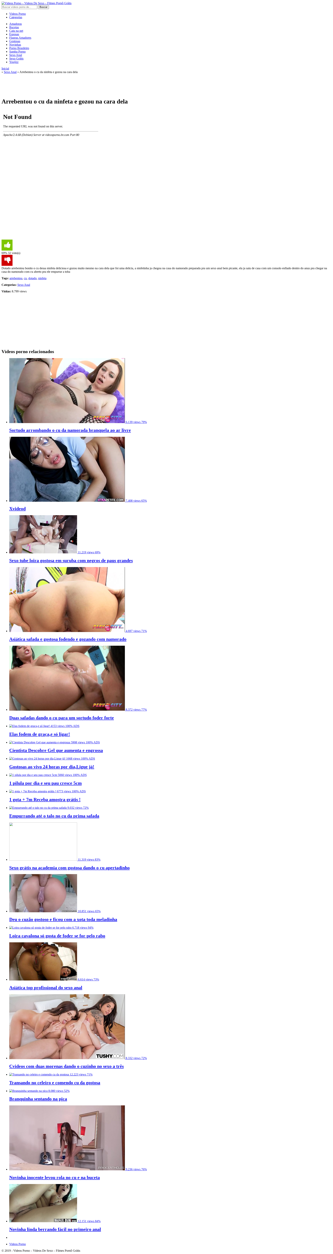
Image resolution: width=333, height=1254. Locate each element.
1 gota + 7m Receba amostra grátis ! (45, 799)
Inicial (5, 68)
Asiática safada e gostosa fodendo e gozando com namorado (67, 639)
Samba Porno (17, 51)
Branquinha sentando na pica (38, 1098)
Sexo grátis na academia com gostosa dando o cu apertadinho (69, 867)
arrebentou (15, 278)
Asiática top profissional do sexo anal (45, 987)
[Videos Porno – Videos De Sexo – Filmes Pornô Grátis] (36, 3)
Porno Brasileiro (19, 48)
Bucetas (14, 27)
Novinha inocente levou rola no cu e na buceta (54, 1177)
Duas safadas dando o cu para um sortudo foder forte (61, 717)
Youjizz (13, 62)
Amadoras (15, 23)
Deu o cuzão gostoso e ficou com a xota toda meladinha (63, 919)
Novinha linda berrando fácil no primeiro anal (55, 1229)
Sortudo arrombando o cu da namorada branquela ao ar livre (70, 430)
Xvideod (17, 508)
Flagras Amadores (20, 37)
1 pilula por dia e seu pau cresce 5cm (45, 783)
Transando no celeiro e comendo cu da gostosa (54, 1082)
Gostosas (14, 41)
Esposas (14, 34)
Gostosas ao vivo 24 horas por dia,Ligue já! (51, 766)
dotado (32, 278)
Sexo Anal (15, 55)
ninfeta (42, 278)
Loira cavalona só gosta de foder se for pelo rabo (57, 935)
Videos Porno (17, 13)
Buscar (43, 7)
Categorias (15, 17)
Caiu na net (16, 30)
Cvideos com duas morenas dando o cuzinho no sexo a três (66, 1066)
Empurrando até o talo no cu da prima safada (54, 815)
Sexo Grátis (16, 58)
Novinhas (15, 44)
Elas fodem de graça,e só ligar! (39, 734)
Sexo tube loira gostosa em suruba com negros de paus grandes (71, 560)
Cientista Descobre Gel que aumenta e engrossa (56, 750)
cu (25, 278)
